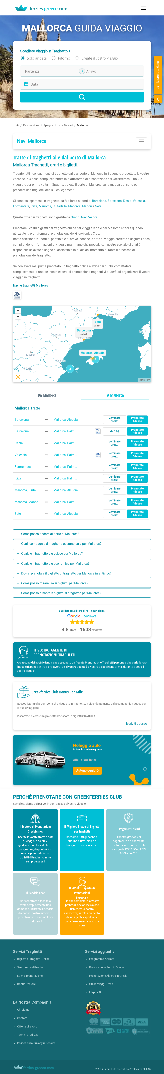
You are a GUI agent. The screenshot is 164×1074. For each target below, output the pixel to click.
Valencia (139, 201)
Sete (98, 206)
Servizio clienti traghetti (31, 967)
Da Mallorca (47, 395)
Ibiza (34, 206)
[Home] (17, 125)
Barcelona (99, 201)
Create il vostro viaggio (99, 58)
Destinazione (31, 125)
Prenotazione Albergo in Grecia (108, 976)
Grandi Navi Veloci (84, 217)
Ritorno (64, 58)
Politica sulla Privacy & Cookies (36, 1043)
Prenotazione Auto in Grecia (106, 967)
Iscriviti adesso (136, 723)
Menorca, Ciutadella (53, 206)
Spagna (48, 125)
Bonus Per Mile (26, 984)
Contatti (22, 1018)
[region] (82, 344)
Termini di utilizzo (27, 1035)
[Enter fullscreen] (18, 377)
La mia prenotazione (30, 976)
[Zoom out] (18, 316)
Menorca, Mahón (80, 206)
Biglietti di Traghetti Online (33, 959)
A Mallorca (115, 395)
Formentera (21, 206)
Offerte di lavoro (27, 1026)
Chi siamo (23, 1009)
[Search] (82, 97)
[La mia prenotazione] (158, 99)
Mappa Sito (96, 992)
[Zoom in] (18, 310)
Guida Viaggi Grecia (101, 984)
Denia (127, 201)
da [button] (114, 431)
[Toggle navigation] (143, 8)
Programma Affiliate (101, 959)
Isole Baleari (65, 125)
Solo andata (37, 58)
